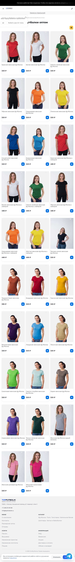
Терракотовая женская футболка (10, 299)
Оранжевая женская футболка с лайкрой (9, 252)
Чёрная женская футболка (12, 111)
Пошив (4, 546)
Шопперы (42, 520)
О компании (6, 517)
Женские (20, 17)
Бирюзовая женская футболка (34, 159)
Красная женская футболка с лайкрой (61, 159)
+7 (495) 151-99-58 (7, 507)
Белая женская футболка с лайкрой (12, 205)
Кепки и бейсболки (54, 520)
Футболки (12, 17)
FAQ (39, 534)
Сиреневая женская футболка (13, 438)
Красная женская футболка (12, 65)
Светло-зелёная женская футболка (59, 65)
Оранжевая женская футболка (34, 112)
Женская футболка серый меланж (60, 439)
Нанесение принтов (9, 540)
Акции (40, 540)
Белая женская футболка (35, 65)
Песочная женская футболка (61, 345)
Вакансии (42, 537)
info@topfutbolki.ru (8, 510)
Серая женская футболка (60, 391)
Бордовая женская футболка (37, 298)
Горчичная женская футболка (61, 298)
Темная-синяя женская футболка (59, 252)
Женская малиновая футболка (34, 485)
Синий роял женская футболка (10, 159)
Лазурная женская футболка (37, 345)
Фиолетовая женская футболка (10, 345)
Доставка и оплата (45, 543)
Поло (49, 517)
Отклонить (56, 557)
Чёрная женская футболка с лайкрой (61, 205)
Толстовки (55, 517)
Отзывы (5, 527)
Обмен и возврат (45, 546)
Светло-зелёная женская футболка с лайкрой (35, 205)
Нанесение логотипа (10, 543)
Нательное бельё (66, 517)
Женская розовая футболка (12, 485)
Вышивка (5, 537)
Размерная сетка (8, 523)
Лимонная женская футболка (61, 111)
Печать (4, 534)
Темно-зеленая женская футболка (35, 439)
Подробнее (13, 558)
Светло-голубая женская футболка (35, 392)
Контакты (5, 520)
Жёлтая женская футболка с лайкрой (36, 252)
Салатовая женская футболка (13, 391)
